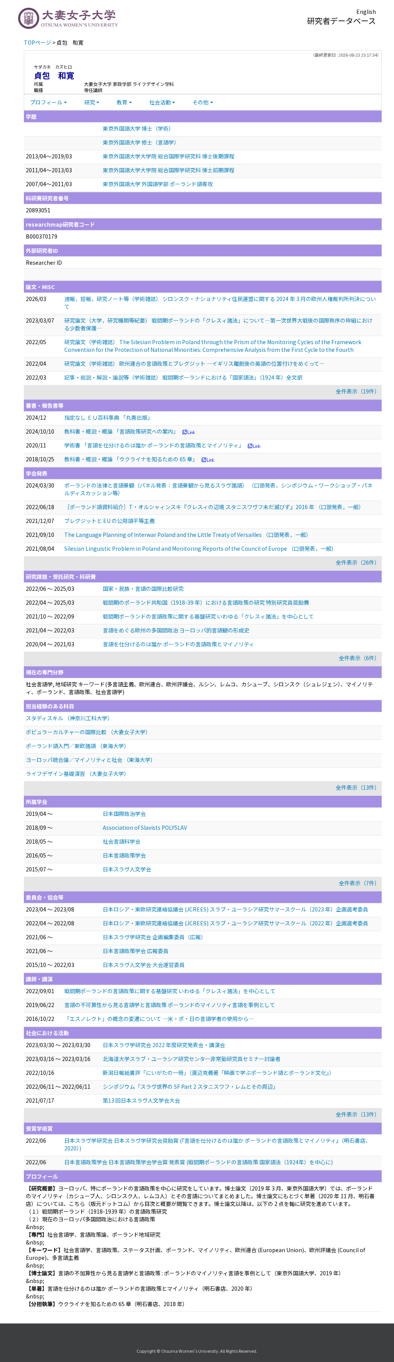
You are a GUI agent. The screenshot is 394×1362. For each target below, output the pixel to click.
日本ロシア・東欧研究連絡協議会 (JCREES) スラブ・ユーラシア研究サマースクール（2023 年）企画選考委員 (235, 909)
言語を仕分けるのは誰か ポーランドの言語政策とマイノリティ (178, 644)
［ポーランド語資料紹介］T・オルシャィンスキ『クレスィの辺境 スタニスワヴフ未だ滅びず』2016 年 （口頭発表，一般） (214, 507)
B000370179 (41, 236)
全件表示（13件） (358, 787)
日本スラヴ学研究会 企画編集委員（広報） (154, 937)
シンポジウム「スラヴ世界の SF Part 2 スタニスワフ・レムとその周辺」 (190, 1086)
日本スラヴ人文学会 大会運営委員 (144, 965)
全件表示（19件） (358, 391)
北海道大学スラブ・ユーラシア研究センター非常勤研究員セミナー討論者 (191, 1059)
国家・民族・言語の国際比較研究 (143, 588)
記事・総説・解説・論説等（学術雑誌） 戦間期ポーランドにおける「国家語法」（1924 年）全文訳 (183, 377)
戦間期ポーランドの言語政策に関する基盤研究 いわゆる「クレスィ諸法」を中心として (208, 616)
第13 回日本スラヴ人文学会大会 (141, 1100)
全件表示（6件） (359, 658)
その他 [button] (200, 102)
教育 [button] (122, 102)
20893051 (38, 210)
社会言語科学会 (121, 841)
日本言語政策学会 (124, 855)
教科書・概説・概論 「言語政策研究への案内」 (121, 431)
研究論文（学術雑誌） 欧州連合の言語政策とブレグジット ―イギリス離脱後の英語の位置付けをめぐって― (194, 363)
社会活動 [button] (160, 102)
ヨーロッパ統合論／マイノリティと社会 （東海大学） (91, 759)
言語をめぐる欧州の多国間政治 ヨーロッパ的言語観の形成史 (176, 630)
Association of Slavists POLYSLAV (145, 827)
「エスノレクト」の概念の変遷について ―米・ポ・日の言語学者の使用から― (159, 1018)
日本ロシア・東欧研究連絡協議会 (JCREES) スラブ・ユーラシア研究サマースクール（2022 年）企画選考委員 (235, 923)
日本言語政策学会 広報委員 (136, 951)
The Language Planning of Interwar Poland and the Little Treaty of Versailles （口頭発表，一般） (187, 534)
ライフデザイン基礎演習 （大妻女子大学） (77, 773)
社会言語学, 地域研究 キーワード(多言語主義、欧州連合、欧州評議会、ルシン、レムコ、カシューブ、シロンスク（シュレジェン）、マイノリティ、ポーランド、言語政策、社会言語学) (199, 688)
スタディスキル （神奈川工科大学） (69, 718)
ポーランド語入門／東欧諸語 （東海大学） (77, 746)
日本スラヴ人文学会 (127, 869)
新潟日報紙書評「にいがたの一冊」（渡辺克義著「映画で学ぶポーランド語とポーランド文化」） (218, 1072)
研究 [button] (89, 102)
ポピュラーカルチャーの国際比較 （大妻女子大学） (88, 732)
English (366, 11)
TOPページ (37, 42)
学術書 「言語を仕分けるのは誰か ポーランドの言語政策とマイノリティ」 (154, 445)
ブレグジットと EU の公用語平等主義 (109, 521)
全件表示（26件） (358, 562)
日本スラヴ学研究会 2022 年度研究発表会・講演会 (164, 1045)
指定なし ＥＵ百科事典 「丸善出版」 (108, 417)
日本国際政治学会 (124, 813)
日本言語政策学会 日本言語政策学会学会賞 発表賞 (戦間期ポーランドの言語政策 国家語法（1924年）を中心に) (198, 1162)
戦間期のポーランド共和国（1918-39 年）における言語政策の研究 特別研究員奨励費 (206, 602)
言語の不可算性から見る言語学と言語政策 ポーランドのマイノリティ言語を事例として (169, 1005)
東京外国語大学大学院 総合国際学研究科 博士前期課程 (168, 170)
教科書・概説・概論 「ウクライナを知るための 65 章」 (131, 459)
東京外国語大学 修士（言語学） (141, 142)
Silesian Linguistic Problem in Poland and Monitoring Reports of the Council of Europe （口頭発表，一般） (200, 548)
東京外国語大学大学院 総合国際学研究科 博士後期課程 (168, 156)
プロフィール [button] (46, 102)
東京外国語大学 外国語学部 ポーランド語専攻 (158, 184)
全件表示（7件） (359, 883)
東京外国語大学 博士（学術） (138, 128)
